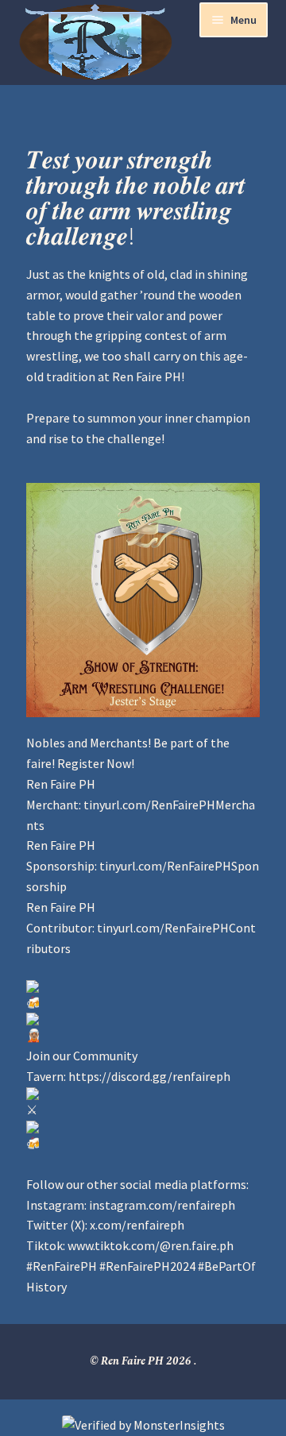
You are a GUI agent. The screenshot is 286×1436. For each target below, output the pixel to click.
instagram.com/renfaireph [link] (162, 1205)
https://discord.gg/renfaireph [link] (149, 1076)
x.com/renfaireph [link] (137, 1225)
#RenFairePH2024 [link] (147, 1266)
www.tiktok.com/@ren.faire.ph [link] (151, 1245)
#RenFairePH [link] (61, 1266)
